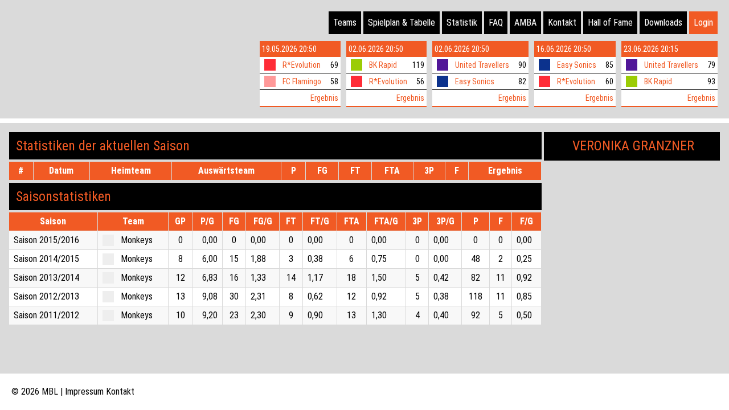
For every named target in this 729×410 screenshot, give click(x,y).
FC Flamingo (301, 81)
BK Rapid (383, 64)
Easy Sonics (474, 81)
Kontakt (562, 22)
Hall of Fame (610, 22)
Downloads (663, 22)
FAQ (496, 22)
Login (703, 22)
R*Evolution (301, 64)
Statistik (462, 22)
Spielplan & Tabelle (401, 22)
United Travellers (482, 64)
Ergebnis (324, 97)
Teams (345, 22)
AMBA (525, 22)
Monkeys (137, 240)
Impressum (84, 391)
